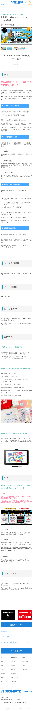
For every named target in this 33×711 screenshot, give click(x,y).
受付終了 (16, 64)
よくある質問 (24, 669)
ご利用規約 (13, 673)
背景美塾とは (14, 657)
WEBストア (13, 681)
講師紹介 (13, 661)
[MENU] (2, 2)
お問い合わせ (3, 669)
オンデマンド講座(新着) (8, 642)
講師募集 (13, 665)
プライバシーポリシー (15, 677)
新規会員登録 (3, 661)
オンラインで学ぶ (25, 661)
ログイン (25, 4)
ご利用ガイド (3, 673)
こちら (17, 588)
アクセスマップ (4, 681)
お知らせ (13, 669)
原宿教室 (4, 631)
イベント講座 (5, 637)
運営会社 (3, 677)
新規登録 (30, 4)
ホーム (2, 657)
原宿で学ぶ (23, 657)
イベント (23, 665)
